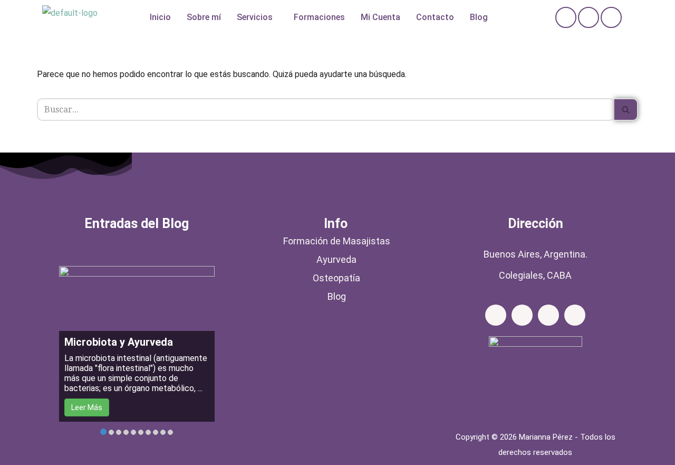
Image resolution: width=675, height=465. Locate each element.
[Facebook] (565, 17)
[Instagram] (588, 17)
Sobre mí (204, 17)
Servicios (255, 17)
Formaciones (319, 17)
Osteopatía (336, 277)
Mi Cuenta (380, 17)
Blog (479, 17)
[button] (257, 17)
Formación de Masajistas (336, 240)
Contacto (435, 17)
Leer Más (86, 407)
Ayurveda (336, 259)
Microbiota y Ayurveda (118, 342)
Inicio (160, 17)
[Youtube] (574, 315)
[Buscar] (626, 109)
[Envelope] (611, 17)
